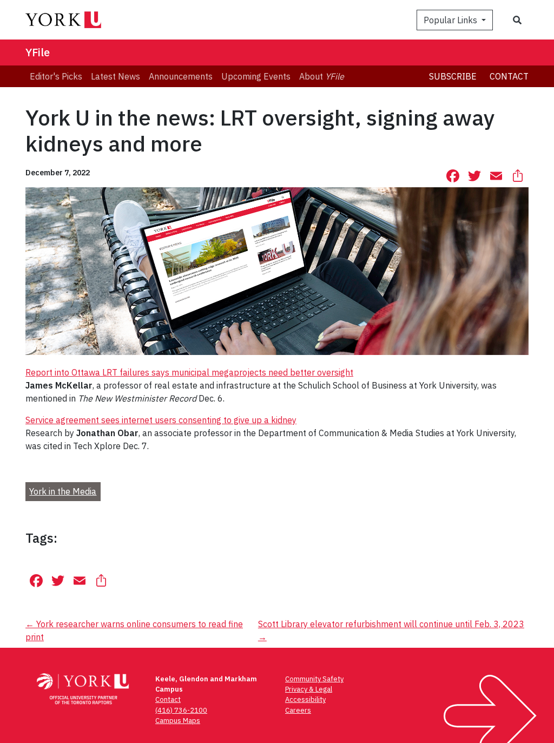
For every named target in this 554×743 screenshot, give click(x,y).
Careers (298, 710)
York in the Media (62, 491)
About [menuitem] (321, 76)
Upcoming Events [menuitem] (256, 76)
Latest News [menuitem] (115, 76)
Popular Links (451, 20)
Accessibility (305, 699)
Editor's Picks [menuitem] (56, 76)
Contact (509, 76)
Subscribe (453, 76)
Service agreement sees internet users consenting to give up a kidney (160, 420)
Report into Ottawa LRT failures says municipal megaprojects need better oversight (189, 372)
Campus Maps (177, 720)
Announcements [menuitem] (181, 76)
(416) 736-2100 (181, 710)
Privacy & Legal (308, 689)
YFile (37, 52)
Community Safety (314, 678)
